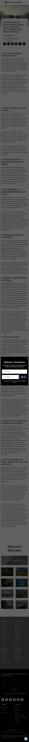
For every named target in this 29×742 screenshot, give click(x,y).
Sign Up (23, 377)
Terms (18, 381)
